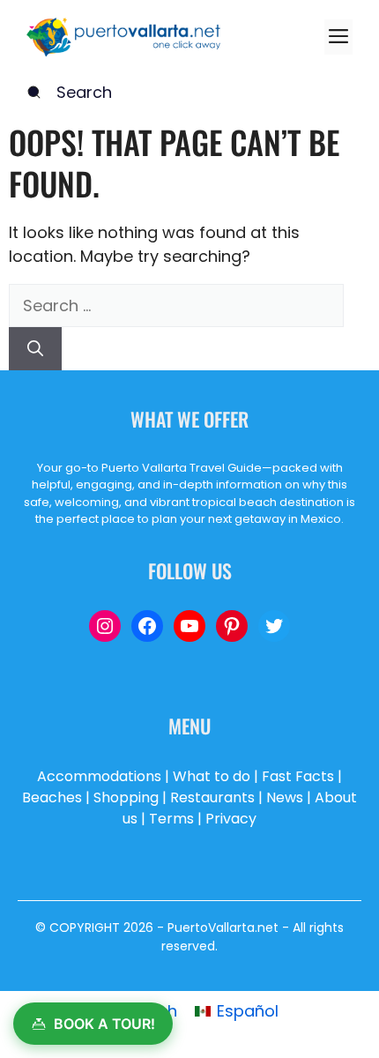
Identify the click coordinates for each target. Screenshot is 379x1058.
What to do (211, 776)
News (284, 797)
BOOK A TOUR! (104, 1023)
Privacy (230, 818)
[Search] (35, 348)
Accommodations (99, 776)
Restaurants (212, 797)
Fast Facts (298, 776)
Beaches (52, 797)
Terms (171, 818)
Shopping (126, 797)
